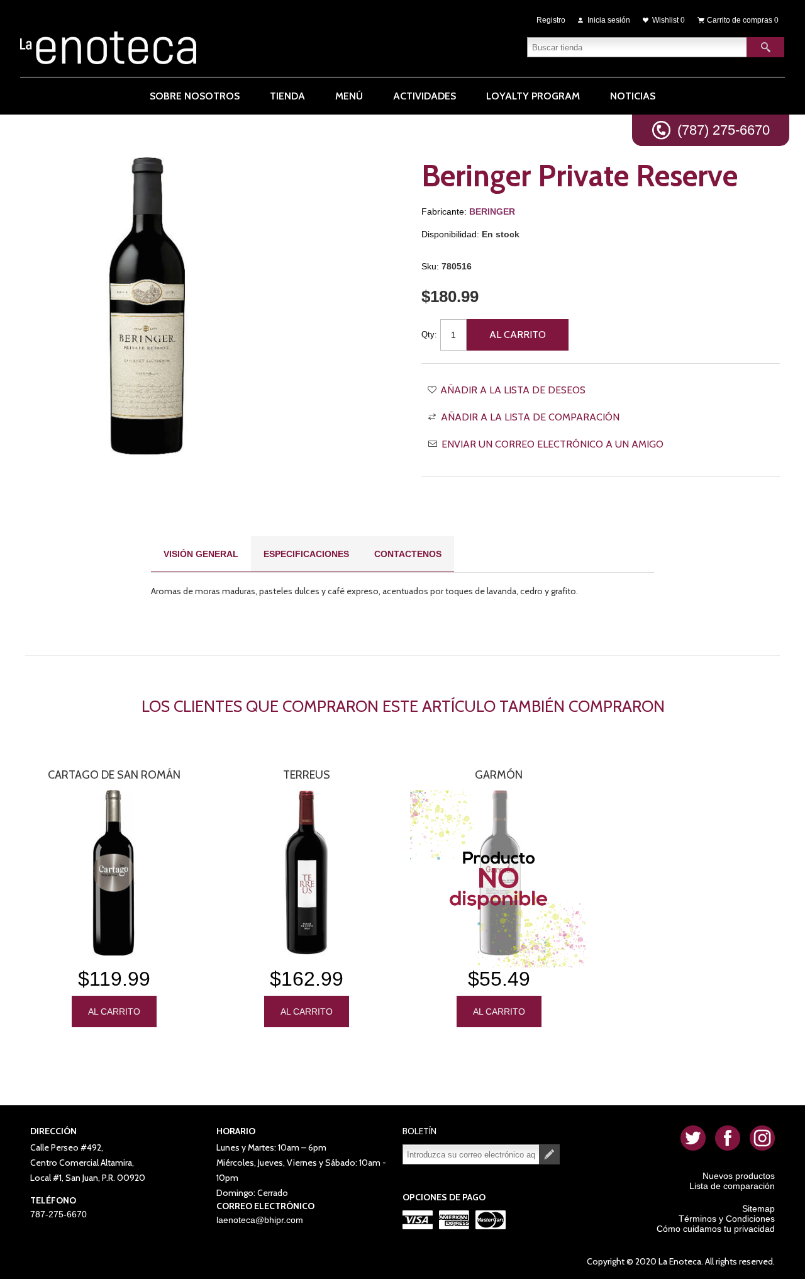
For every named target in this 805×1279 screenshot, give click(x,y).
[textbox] (637, 47)
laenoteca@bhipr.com (259, 1220)
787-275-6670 (58, 1214)
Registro (550, 20)
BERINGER (492, 211)
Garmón (499, 775)
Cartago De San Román (114, 775)
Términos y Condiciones (727, 1219)
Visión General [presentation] (201, 554)
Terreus (306, 775)
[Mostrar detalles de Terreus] (306, 872)
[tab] (201, 554)
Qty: (429, 334)
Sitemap (758, 1208)
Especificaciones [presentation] (306, 554)
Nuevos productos (738, 1176)
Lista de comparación (732, 1186)
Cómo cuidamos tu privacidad (716, 1229)
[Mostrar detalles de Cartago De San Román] (113, 872)
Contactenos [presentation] (407, 554)
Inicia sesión (608, 20)
